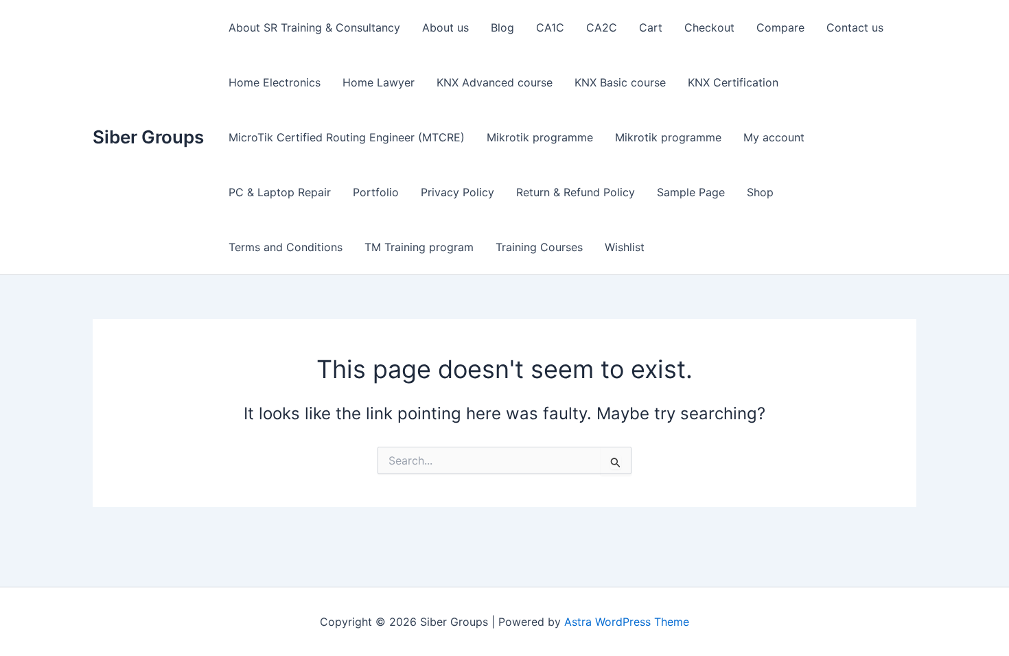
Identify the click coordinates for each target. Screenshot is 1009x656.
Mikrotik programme (540, 137)
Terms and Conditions (286, 247)
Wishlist (625, 247)
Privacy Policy (457, 192)
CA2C (601, 27)
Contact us (854, 27)
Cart (650, 27)
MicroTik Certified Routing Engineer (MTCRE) (347, 137)
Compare (780, 27)
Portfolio (376, 192)
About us (445, 27)
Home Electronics (275, 82)
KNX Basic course (620, 82)
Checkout (709, 27)
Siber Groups (148, 137)
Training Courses (539, 247)
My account (773, 137)
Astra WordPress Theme (626, 622)
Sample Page (691, 192)
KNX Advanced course (495, 82)
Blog (502, 27)
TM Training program (419, 247)
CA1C (550, 27)
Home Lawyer (379, 82)
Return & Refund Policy (575, 192)
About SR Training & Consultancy (314, 27)
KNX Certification (733, 82)
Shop (760, 192)
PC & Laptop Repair (280, 192)
